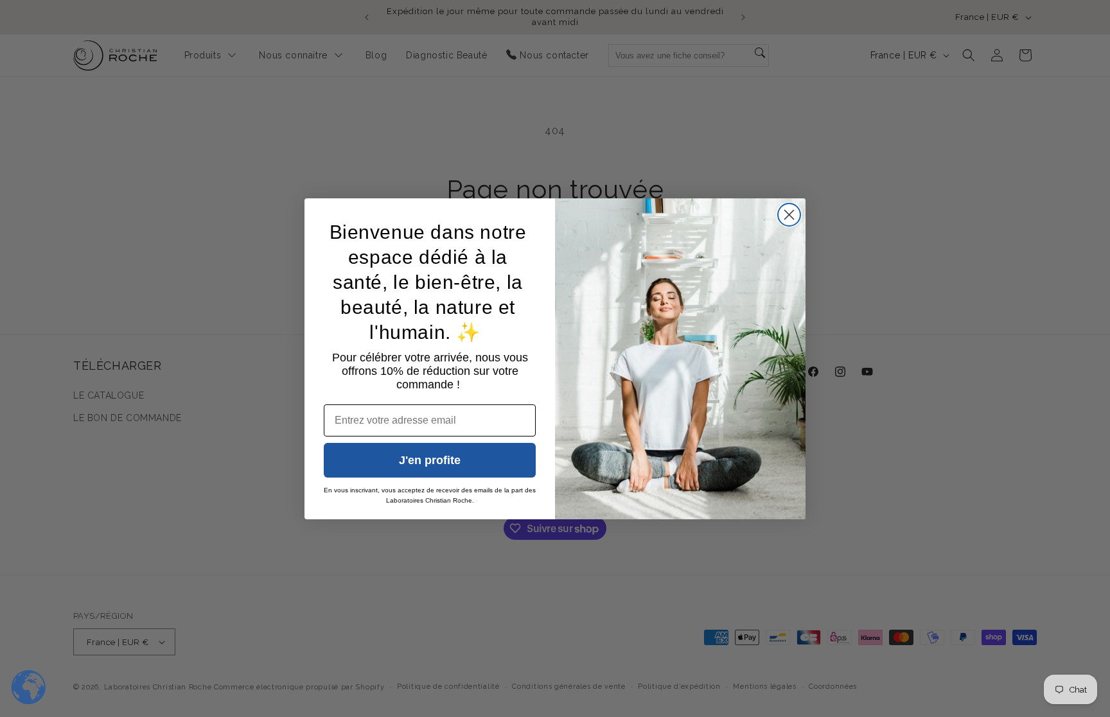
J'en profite (430, 460)
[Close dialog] (789, 214)
